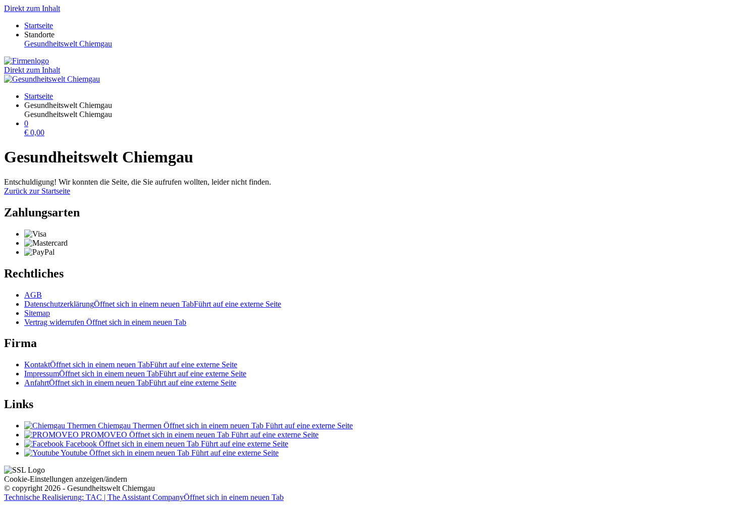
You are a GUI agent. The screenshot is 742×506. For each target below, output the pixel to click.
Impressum (135, 373)
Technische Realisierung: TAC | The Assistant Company (144, 497)
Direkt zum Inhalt (32, 8)
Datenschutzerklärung (152, 304)
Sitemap (37, 313)
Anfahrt (130, 382)
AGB (33, 295)
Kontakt (130, 364)
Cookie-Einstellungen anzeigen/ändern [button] (65, 479)
